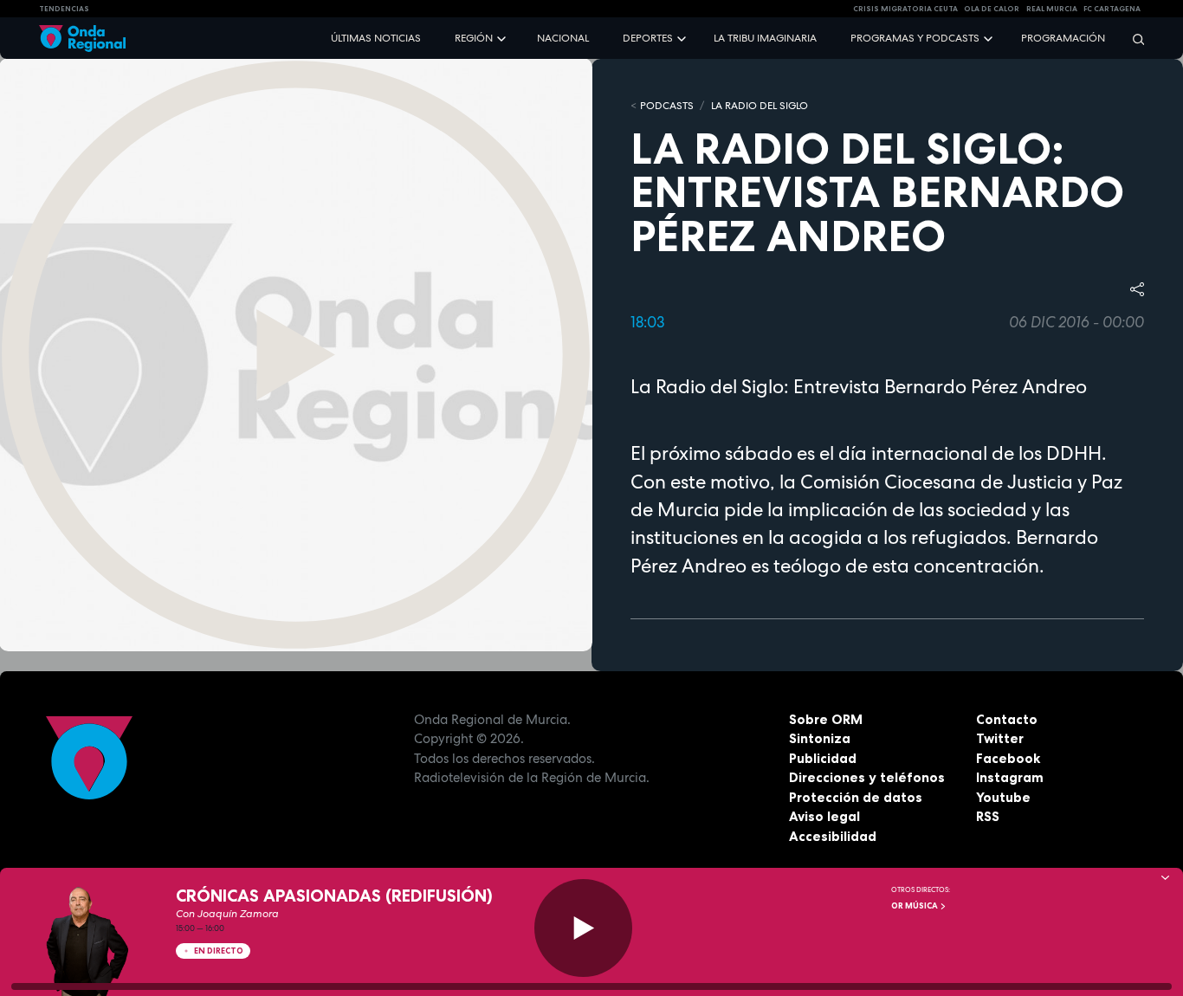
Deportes (648, 38)
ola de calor (991, 8)
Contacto (1007, 719)
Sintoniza (819, 738)
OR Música (915, 906)
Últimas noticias (376, 38)
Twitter (1000, 738)
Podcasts (667, 106)
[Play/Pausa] (583, 928)
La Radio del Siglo (759, 106)
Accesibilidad (832, 836)
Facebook (1008, 758)
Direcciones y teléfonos (867, 777)
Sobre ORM (826, 719)
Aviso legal (824, 816)
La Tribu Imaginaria (765, 38)
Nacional (563, 38)
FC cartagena (1112, 8)
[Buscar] (1133, 39)
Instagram (1010, 777)
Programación (1063, 38)
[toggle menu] (503, 38)
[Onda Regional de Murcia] (82, 38)
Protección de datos (855, 797)
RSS (987, 816)
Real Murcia (1051, 8)
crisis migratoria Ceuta (905, 8)
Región (474, 38)
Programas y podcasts (914, 38)
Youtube (1003, 797)
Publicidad (823, 758)
